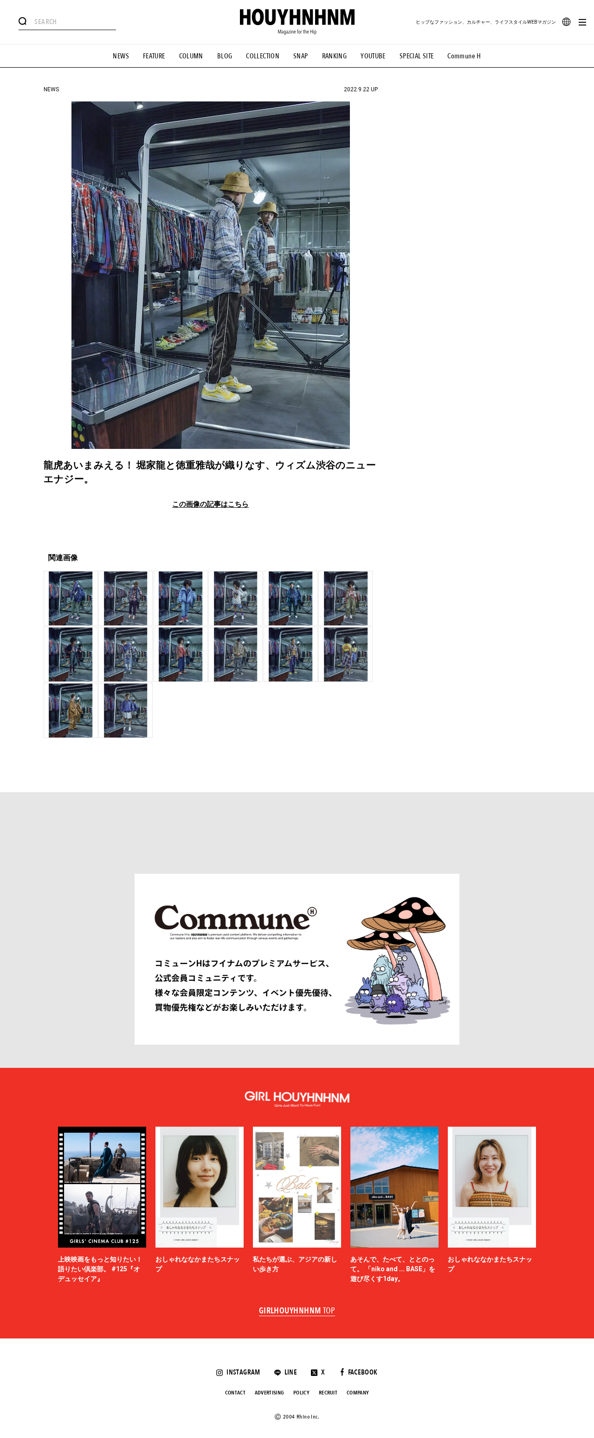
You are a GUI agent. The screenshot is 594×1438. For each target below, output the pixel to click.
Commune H (464, 56)
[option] (102, 1205)
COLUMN (191, 56)
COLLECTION (262, 56)
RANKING (334, 56)
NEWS (121, 56)
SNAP (300, 56)
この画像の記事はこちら (210, 504)
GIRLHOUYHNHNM (297, 1311)
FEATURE (154, 56)
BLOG (224, 56)
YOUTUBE (373, 56)
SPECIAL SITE (417, 56)
